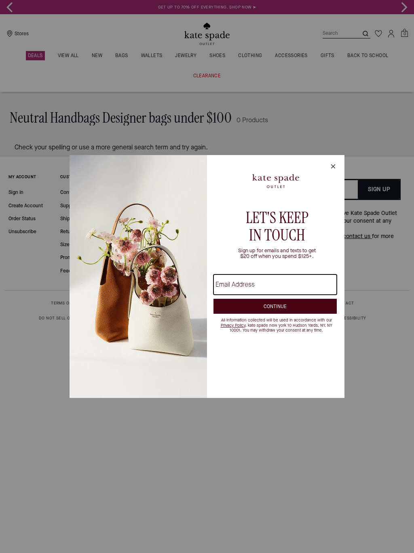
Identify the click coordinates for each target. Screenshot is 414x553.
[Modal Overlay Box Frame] (207, 276)
